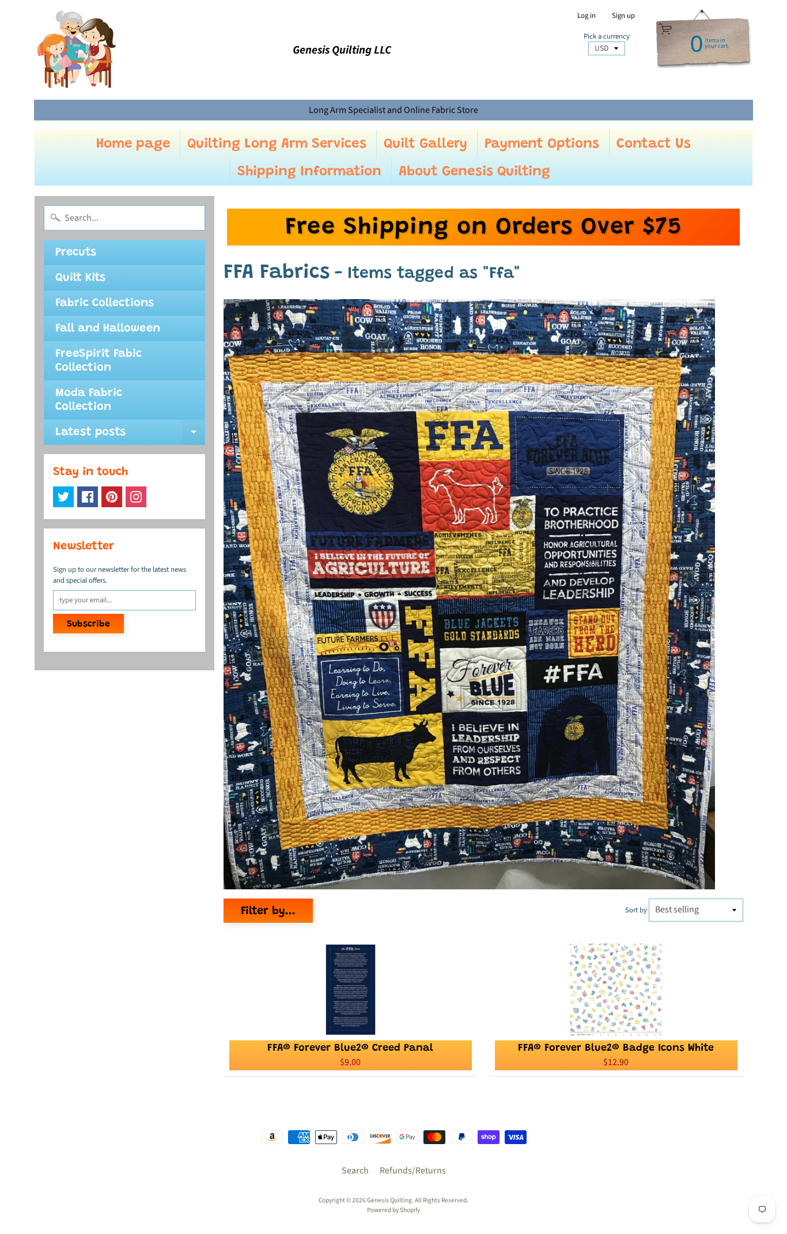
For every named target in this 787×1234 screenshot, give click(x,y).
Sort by (636, 910)
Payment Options (542, 144)
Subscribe (88, 624)
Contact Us (653, 144)
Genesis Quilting (389, 1200)
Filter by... (268, 911)
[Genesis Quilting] (77, 49)
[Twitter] (63, 496)
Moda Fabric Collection (88, 400)
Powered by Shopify (393, 1210)
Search (355, 1170)
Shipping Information (309, 172)
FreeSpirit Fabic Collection (98, 360)
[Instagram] (136, 496)
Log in (586, 16)
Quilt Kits (80, 278)
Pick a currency (607, 36)
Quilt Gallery (425, 144)
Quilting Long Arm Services (276, 144)
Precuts (75, 252)
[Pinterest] (111, 496)
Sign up (623, 16)
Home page (133, 144)
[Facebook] (87, 496)
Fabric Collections (104, 303)
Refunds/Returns (413, 1170)
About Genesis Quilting (474, 172)
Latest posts (130, 436)
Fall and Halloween (107, 328)
